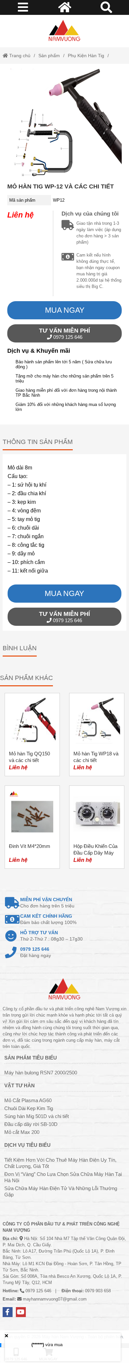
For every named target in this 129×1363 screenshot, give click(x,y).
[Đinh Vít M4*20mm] (32, 827)
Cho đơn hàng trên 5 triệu (47, 902)
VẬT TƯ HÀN (19, 1085)
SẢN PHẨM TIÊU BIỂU (30, 1058)
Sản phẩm (49, 55)
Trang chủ (19, 55)
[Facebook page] (8, 1312)
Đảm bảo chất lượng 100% (48, 919)
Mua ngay (64, 310)
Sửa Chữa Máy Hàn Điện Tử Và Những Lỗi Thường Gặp (60, 1191)
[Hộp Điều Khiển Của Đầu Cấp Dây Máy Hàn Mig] (96, 827)
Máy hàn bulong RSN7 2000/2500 (40, 1072)
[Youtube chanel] (21, 1312)
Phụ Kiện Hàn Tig (86, 55)
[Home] (64, 31)
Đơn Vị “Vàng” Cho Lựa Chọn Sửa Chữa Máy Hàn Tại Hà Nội (63, 1177)
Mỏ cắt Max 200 (21, 1132)
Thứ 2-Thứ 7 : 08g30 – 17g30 (51, 936)
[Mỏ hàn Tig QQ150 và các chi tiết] (32, 734)
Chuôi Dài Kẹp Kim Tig (28, 1108)
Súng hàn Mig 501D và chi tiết (36, 1116)
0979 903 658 (98, 1290)
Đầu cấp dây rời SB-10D (31, 1124)
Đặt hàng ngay (35, 952)
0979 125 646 (64, 333)
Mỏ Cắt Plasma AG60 (28, 1100)
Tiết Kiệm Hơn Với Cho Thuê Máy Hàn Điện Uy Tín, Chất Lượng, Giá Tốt (60, 1163)
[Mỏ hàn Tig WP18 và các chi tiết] (96, 734)
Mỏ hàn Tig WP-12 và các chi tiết (60, 186)
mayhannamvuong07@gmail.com (55, 1299)
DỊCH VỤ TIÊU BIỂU (27, 1145)
